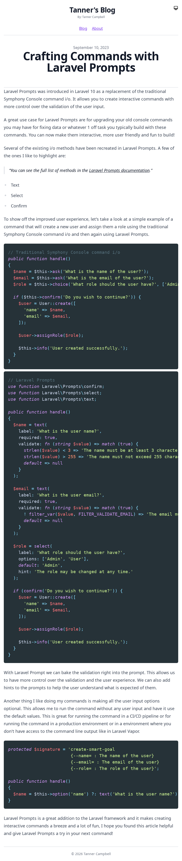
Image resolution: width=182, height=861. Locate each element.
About (97, 28)
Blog (83, 28)
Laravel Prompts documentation (119, 170)
